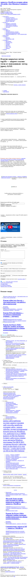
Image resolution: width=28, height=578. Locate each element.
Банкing (21, 436)
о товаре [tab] (5, 90)
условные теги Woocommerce (12, 464)
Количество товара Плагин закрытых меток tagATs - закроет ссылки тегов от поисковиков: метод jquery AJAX (14, 82)
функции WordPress (10, 17)
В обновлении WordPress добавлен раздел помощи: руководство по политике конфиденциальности (14, 545)
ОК (14, 576)
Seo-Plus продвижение (11, 403)
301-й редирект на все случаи (12, 462)
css (4, 451)
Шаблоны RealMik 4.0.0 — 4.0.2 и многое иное (16, 34)
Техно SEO (6, 16)
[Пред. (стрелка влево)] (1, 574)
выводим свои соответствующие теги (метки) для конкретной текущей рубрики (13, 159)
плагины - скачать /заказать (20, 84)
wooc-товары (20, 438)
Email (2, 266)
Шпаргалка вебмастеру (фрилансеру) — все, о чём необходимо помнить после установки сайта (16, 369)
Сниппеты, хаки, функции (12, 18)
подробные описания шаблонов (13, 33)
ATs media (6, 40)
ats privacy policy (21, 279)
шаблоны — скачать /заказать (12, 458)
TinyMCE (16, 442)
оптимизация (22, 429)
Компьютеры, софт (10, 38)
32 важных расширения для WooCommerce (15, 465)
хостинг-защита (9, 423)
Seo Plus (5, 22)
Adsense (21, 451)
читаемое (5, 36)
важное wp (7, 436)
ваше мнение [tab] (6, 91)
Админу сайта (9, 438)
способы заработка (14, 425)
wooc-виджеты (9, 440)
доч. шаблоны (8, 434)
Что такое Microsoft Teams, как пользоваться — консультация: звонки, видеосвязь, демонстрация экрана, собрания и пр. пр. (14, 553)
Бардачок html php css (10, 20)
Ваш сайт (3, 273)
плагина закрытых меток (11, 113)
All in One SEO (12, 451)
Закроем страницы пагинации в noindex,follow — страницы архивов (12, 562)
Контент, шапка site (10, 21)
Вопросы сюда (9, 42)
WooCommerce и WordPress (12, 25)
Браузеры (8, 37)
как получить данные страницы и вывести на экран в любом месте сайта (16, 468)
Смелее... (3, 249)
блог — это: (8, 47)
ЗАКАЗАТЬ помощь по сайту (13, 14)
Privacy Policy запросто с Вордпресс (12, 281)
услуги (4, 28)
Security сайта (17, 444)
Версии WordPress (10, 405)
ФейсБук (8, 48)
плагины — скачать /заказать (12, 455)
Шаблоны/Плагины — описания (13, 410)
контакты (21, 567)
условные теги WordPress (11, 459)
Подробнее (5, 306)
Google (22, 449)
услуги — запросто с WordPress (13, 454)
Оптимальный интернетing (12, 412)
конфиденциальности (10, 571)
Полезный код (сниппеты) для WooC (14, 466)
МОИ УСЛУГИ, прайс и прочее (10, 474)
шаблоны (17, 421)
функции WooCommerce (11, 417)
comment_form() (9, 538)
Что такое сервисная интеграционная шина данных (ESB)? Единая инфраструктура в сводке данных (14, 540)
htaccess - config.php (11, 449)
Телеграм (8, 43)
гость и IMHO (20, 434)
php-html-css (15, 446)
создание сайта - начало (12, 427)
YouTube (8, 44)
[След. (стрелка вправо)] (2, 574)
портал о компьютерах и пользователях (12, 485)
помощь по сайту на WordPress (14, 395)
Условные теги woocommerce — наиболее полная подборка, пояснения (15, 372)
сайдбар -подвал (9, 429)
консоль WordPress (17, 431)
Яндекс (15, 436)
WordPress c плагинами (11, 23)
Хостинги (8, 27)
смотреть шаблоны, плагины (12, 31)
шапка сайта (8, 421)
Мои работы (8, 41)
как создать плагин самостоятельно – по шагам (16, 457)
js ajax (22, 446)
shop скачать (6, 35)
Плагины (5, 29)
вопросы (20, 474)
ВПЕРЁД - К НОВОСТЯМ (6, 204)
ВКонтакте (8, 46)
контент (6, 431)
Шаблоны (8, 30)
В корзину (3, 83)
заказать (5, 49)
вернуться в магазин (6, 55)
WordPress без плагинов (11, 24)
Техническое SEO (10, 402)
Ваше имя (3, 260)
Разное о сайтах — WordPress (12, 411)
